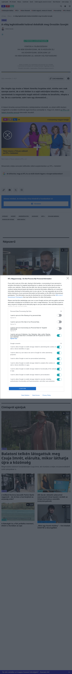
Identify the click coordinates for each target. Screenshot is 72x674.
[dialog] (36, 337)
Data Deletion (25, 395)
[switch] (59, 315)
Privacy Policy (47, 395)
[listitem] (36, 311)
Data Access (36, 395)
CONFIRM (22, 388)
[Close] (68, 279)
